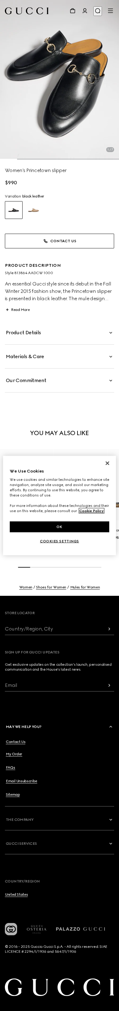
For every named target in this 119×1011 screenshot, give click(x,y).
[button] (59, 79)
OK (59, 526)
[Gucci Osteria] (36, 929)
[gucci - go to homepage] (27, 10)
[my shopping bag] (72, 10)
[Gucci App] (11, 929)
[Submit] (109, 629)
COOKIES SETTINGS (59, 541)
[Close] (107, 463)
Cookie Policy (91, 511)
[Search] (97, 11)
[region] (59, 505)
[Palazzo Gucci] (80, 929)
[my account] (84, 10)
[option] (14, 210)
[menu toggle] (110, 10)
